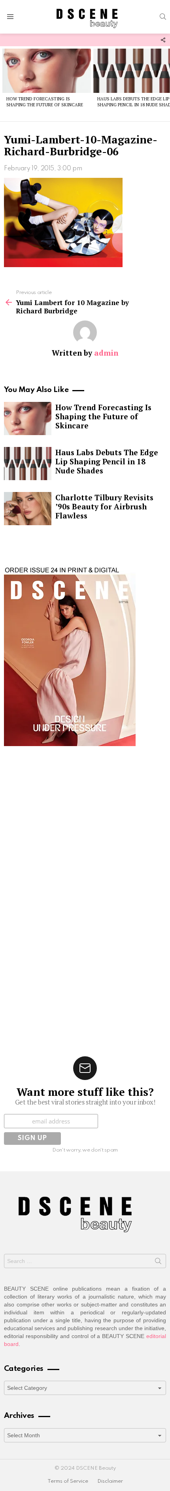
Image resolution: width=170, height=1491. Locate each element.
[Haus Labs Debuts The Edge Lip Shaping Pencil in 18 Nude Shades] (27, 463)
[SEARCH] (163, 16)
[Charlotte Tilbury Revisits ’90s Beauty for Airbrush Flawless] (27, 508)
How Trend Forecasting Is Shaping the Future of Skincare (44, 101)
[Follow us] (163, 40)
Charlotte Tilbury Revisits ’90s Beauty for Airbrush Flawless (104, 506)
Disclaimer (110, 1481)
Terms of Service (67, 1481)
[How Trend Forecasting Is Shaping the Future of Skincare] (46, 71)
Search (158, 1262)
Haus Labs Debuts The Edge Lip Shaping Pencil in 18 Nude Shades (106, 461)
